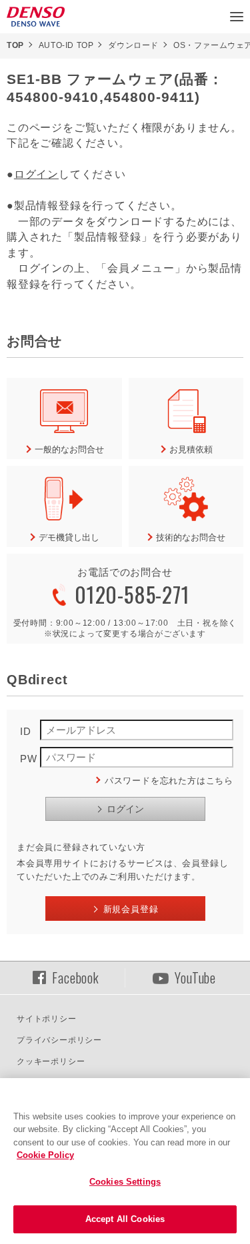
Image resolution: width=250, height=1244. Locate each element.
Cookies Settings (125, 1182)
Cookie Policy (45, 1155)
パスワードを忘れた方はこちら (169, 781)
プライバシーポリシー (59, 1040)
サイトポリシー (47, 1018)
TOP (15, 45)
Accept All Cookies (125, 1219)
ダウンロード (133, 45)
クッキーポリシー (51, 1061)
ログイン (36, 174)
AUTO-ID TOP (66, 45)
